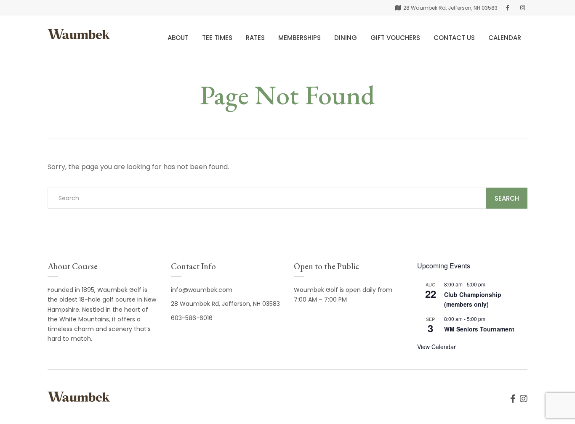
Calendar (504, 37)
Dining (345, 37)
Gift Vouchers (395, 37)
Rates (255, 37)
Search (507, 198)
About (178, 37)
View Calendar (436, 346)
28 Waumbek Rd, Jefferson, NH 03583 (225, 303)
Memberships (299, 37)
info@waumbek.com (201, 290)
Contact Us (454, 37)
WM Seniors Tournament (479, 329)
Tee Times (217, 37)
